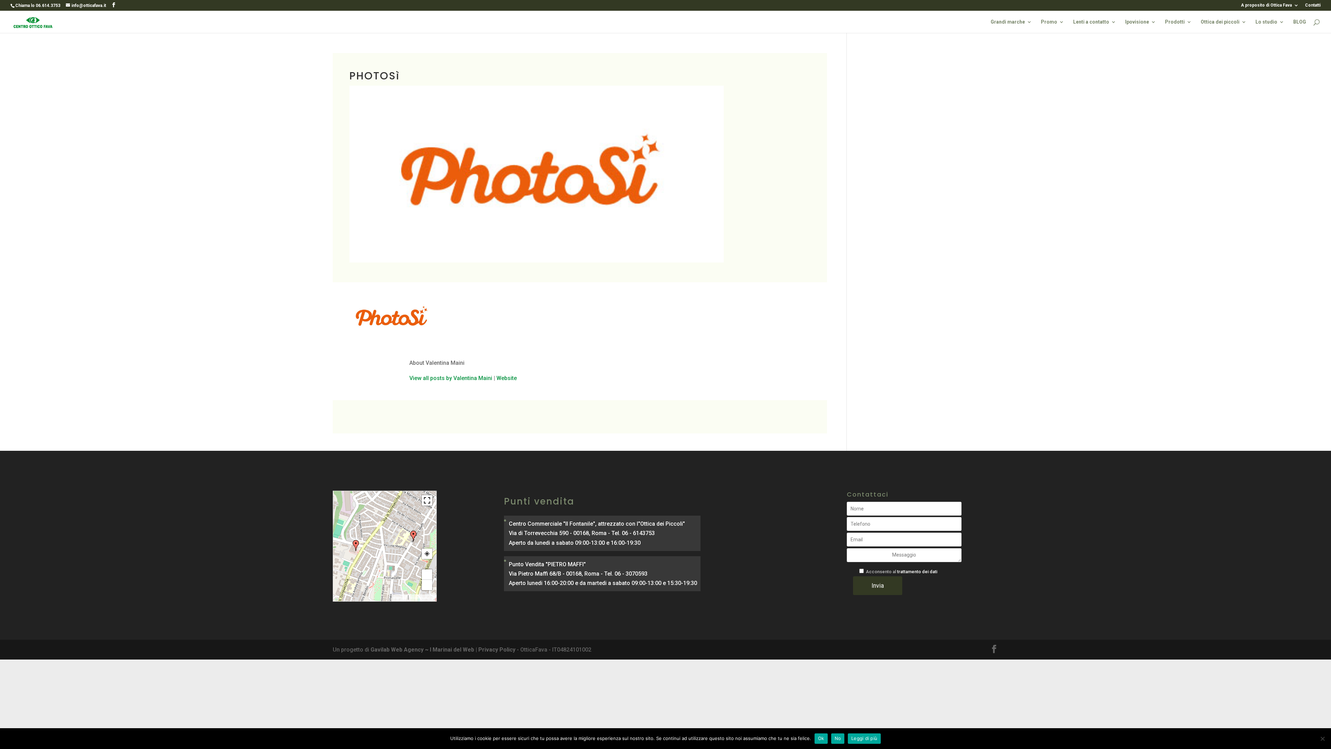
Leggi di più (864, 738)
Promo (1049, 22)
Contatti (1313, 5)
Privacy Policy (496, 649)
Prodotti (1175, 22)
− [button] (427, 584)
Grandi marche (1008, 22)
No (838, 738)
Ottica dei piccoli (1220, 22)
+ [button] (427, 574)
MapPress (400, 598)
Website (506, 378)
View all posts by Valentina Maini (450, 378)
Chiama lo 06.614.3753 (37, 5)
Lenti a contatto (1091, 22)
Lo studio (1266, 22)
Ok (821, 738)
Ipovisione (1137, 22)
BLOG (1299, 22)
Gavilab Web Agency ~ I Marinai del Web (422, 649)
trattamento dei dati (917, 571)
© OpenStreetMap (422, 598)
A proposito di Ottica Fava (1266, 5)
